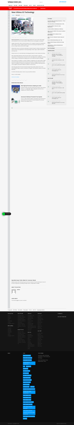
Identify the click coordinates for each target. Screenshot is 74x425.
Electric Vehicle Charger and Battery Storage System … (56, 43)
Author (13, 15)
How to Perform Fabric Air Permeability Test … (56, 70)
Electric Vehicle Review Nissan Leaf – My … (55, 40)
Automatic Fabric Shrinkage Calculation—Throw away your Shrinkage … (56, 21)
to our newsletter (62, 2)
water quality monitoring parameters (27, 407)
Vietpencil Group (63, 423)
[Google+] (58, 354)
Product (9, 318)
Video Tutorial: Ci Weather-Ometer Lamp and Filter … (56, 37)
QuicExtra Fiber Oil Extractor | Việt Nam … (58, 60)
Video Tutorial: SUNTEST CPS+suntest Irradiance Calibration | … (56, 31)
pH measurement (26, 370)
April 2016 (39, 327)
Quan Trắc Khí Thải (26, 377)
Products (29, 320)
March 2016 (40, 328)
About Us (9, 317)
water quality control (27, 395)
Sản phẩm (20, 5)
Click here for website (15, 77)
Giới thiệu (15, 5)
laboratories (28, 366)
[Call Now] (3, 213)
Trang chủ (10, 5)
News (9, 319)
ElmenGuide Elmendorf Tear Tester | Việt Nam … (58, 75)
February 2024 (40, 318)
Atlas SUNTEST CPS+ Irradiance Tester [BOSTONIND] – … (54, 34)
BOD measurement (26, 355)
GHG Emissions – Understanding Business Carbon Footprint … (55, 46)
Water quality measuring (27, 404)
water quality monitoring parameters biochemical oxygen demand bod (29, 412)
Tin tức (30, 5)
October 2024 (40, 315)
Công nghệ (26, 5)
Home (9, 315)
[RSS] (56, 356)
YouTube (25, 418)
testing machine (26, 386)
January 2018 (40, 322)
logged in (17, 300)
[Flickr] (56, 354)
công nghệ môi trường (27, 360)
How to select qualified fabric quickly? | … (58, 65)
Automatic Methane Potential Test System (31, 96)
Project (29, 322)
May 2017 (39, 324)
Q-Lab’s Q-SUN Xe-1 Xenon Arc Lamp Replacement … (54, 26)
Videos (29, 329)
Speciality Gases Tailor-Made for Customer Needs (24, 280)
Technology (10, 320)
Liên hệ (34, 5)
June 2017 (39, 323)
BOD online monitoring (27, 357)
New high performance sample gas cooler (31, 85)
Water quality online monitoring (28, 416)
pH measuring (25, 373)
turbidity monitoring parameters (29, 389)
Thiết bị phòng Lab (31, 326)
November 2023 (40, 319)
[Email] (54, 356)
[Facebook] (54, 354)
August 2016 (40, 326)
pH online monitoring (27, 375)
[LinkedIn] (60, 354)
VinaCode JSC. (15, 2)
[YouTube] (62, 354)
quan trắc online (26, 384)
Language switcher (40, 5)
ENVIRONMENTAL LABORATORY (26, 363)
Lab (24, 366)
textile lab (32, 386)
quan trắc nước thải (26, 382)
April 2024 (39, 317)
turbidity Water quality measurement (27, 392)
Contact (9, 322)
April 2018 (39, 320)
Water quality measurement (28, 402)
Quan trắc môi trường (27, 379)
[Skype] (64, 354)
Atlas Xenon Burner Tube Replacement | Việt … (56, 23)
